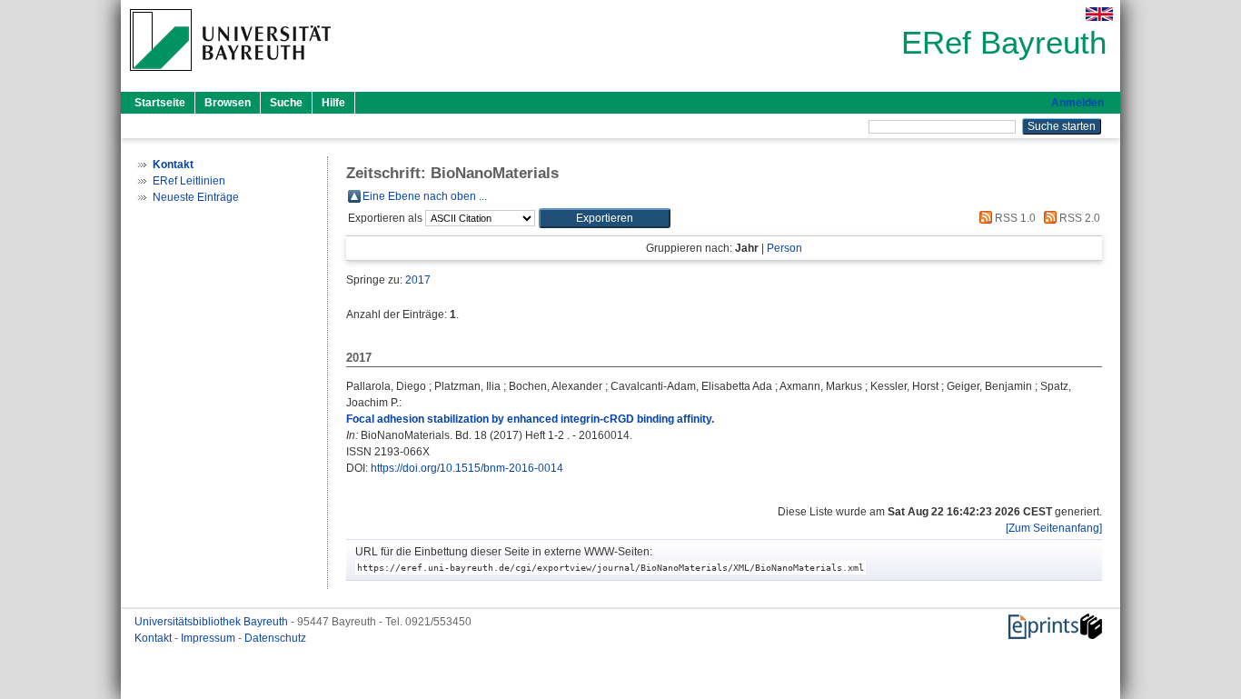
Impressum (209, 638)
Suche (286, 102)
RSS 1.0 (1014, 218)
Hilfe (333, 102)
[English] (1099, 14)
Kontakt (154, 638)
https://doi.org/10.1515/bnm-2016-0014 (467, 468)
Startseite (159, 102)
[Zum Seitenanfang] (1054, 528)
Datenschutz (275, 638)
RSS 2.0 (1078, 218)
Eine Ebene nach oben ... (424, 196)
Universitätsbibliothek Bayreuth (212, 621)
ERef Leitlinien (189, 181)
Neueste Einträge (196, 197)
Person (784, 248)
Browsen (227, 102)
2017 (418, 280)
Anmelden (1077, 102)
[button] (604, 218)
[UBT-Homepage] (230, 76)
